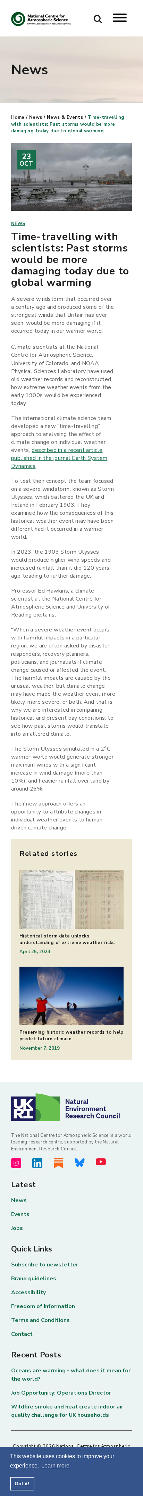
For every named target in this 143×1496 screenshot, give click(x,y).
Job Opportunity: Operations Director (61, 1393)
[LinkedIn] (37, 1163)
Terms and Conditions (40, 1320)
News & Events (65, 117)
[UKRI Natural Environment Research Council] (71, 1107)
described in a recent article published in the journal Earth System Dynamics (59, 458)
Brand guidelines (33, 1278)
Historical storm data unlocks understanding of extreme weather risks (67, 939)
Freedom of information (43, 1306)
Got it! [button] (22, 1483)
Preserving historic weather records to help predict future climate (71, 1035)
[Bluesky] (80, 1162)
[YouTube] (101, 1161)
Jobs (17, 1228)
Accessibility (28, 1292)
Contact (22, 1334)
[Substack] (58, 1163)
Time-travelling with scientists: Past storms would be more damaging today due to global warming (68, 124)
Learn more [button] (55, 1466)
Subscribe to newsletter (44, 1264)
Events (20, 1214)
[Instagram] (16, 1163)
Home (18, 117)
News (35, 117)
